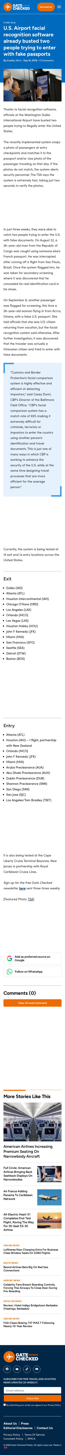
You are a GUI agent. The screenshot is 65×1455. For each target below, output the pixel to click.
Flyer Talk (9, 22)
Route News (10, 1263)
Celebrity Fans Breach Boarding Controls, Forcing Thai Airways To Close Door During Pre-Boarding (30, 1288)
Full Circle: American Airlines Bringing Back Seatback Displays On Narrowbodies (17, 1173)
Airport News (11, 1280)
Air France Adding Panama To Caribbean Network (18, 1195)
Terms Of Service (34, 1434)
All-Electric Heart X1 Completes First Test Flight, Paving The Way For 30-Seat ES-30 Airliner (18, 1222)
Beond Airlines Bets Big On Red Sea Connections (25, 1268)
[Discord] (36, 1369)
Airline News (11, 1245)
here (22, 888)
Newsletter (46, 7)
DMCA (31, 1438)
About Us (10, 1423)
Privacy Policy (11, 1434)
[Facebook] (7, 1369)
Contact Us (45, 1428)
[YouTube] (17, 1369)
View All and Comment (32, 1003)
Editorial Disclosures (17, 1428)
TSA (30, 899)
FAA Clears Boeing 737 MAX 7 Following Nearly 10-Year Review (28, 1324)
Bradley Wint (14, 60)
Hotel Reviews (12, 1301)
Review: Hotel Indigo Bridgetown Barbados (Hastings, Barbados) (30, 1307)
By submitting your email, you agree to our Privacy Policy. (33, 1405)
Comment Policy (13, 1438)
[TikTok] (27, 1369)
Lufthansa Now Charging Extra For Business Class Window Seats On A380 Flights (30, 1251)
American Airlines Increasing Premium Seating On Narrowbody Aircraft (28, 1151)
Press (25, 1423)
